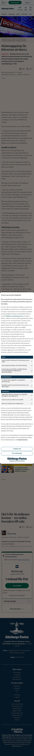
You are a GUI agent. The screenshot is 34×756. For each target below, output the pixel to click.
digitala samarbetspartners (15, 316)
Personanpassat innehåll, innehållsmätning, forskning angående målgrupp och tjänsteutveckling (14, 370)
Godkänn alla (17, 449)
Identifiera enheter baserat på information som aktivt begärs (15, 385)
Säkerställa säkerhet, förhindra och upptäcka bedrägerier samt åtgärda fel (14, 395)
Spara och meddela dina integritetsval (12, 403)
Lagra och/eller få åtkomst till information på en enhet (15, 361)
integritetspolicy (22, 440)
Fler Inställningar (17, 453)
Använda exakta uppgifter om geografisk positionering (13, 380)
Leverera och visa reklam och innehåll (12, 399)
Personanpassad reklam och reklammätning (14, 365)
